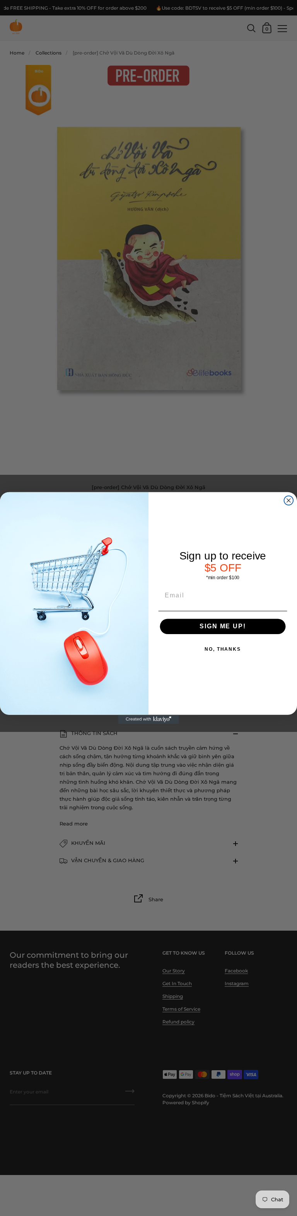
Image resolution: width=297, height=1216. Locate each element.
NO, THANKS (223, 649)
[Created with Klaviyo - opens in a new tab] (148, 719)
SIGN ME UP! (223, 626)
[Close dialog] (289, 500)
